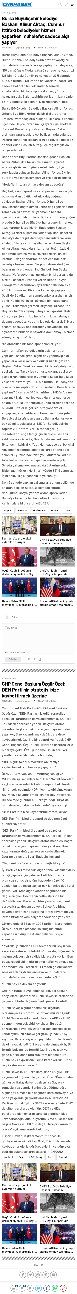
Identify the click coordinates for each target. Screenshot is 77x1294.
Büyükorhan (39, 510)
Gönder (13, 659)
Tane (67, 510)
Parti (50, 1157)
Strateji (63, 1157)
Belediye (22, 510)
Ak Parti (8, 1157)
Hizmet (55, 510)
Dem (21, 1157)
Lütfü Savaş (35, 1157)
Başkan (8, 510)
